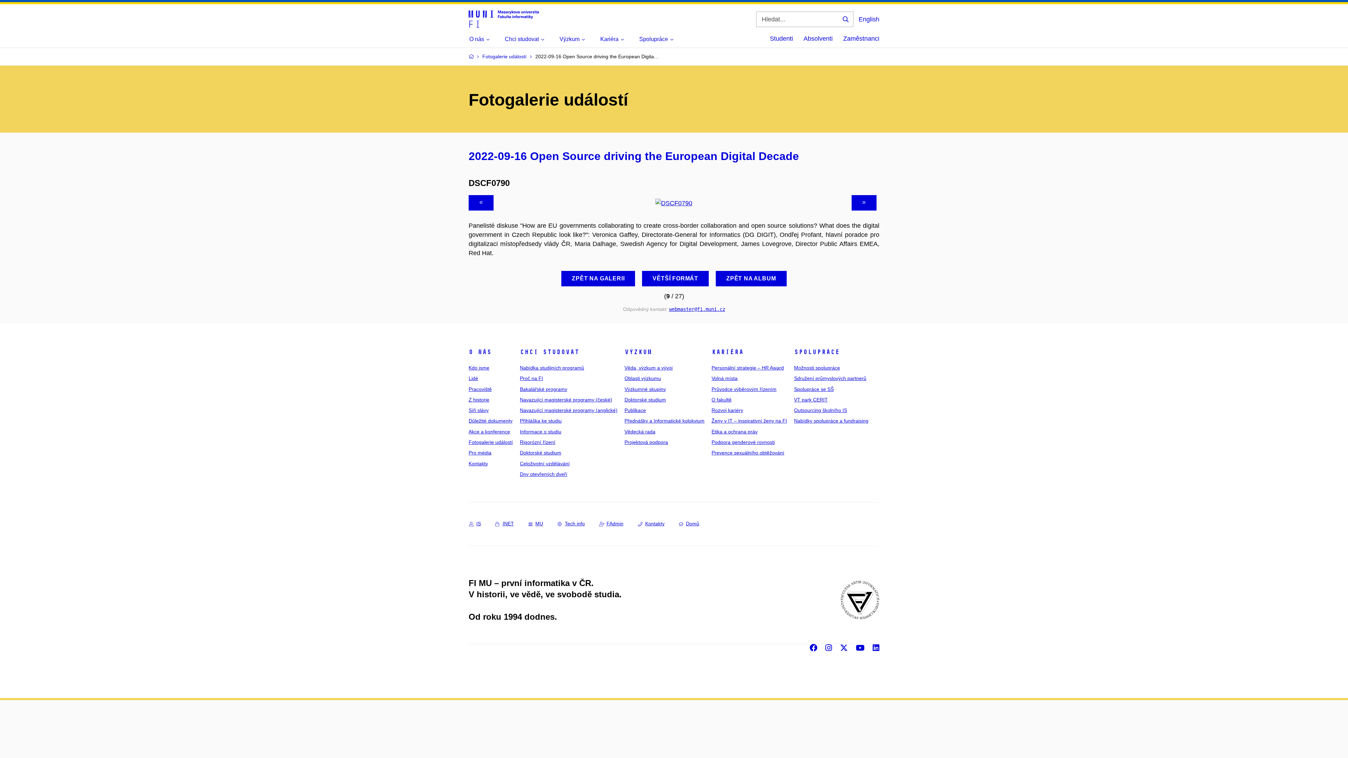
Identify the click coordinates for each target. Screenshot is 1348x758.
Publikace (635, 410)
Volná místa (725, 378)
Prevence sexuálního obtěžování (748, 453)
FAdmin (615, 523)
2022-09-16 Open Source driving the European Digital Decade (634, 156)
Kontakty (478, 463)
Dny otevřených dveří (543, 474)
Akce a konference (489, 431)
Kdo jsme (479, 368)
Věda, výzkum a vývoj (649, 368)
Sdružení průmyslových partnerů (830, 378)
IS (478, 523)
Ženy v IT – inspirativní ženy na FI (749, 421)
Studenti (781, 38)
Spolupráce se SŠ (814, 389)
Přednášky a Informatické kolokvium (665, 421)
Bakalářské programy (543, 389)
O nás (480, 352)
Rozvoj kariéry (727, 410)
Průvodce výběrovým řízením (744, 389)
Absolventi (818, 38)
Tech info (575, 523)
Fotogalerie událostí (491, 442)
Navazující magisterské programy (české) (566, 400)
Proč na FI (531, 378)
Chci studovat (549, 352)
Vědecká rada (640, 431)
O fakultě (722, 400)
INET (508, 523)
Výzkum (638, 352)
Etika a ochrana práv (735, 431)
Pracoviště (480, 389)
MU (539, 523)
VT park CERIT (811, 400)
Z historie (479, 400)
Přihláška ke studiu (541, 421)
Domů (692, 523)
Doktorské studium (540, 453)
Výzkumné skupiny (645, 389)
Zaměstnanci (861, 38)
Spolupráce (817, 352)
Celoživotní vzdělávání (545, 463)
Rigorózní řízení (537, 442)
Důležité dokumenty (491, 421)
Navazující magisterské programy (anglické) (568, 410)
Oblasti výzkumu (643, 378)
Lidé (473, 378)
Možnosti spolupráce (817, 368)
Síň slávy (479, 410)
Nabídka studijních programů (552, 368)
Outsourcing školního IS (820, 410)
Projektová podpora (646, 442)
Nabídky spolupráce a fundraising (831, 421)
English (869, 19)
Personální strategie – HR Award (748, 368)
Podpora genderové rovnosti (743, 442)
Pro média (480, 453)
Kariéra (728, 352)
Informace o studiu (540, 431)
